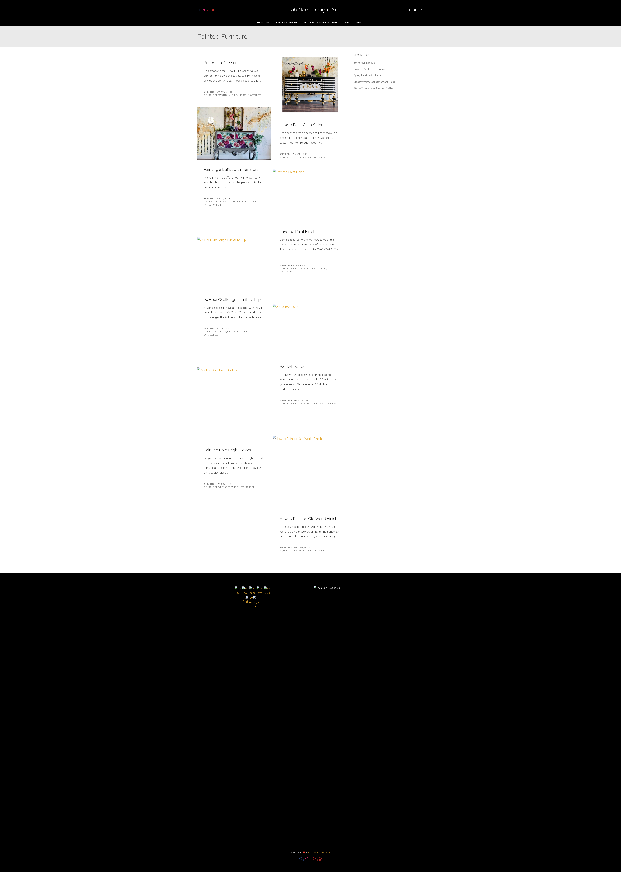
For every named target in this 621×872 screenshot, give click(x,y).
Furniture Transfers (217, 95)
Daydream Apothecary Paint (321, 22)
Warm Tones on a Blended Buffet (374, 88)
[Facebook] (199, 10)
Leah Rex (210, 92)
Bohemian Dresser (220, 62)
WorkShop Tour (293, 366)
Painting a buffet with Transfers (231, 169)
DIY (205, 95)
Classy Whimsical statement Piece (374, 81)
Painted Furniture (237, 95)
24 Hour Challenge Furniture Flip (232, 299)
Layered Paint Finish (298, 231)
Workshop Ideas (329, 404)
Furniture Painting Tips (294, 157)
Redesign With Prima (286, 22)
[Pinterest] (208, 10)
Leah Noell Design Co (310, 10)
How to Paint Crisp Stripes (302, 124)
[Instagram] (203, 10)
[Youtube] (212, 10)
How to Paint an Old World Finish (308, 518)
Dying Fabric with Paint (367, 75)
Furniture (263, 22)
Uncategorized (254, 95)
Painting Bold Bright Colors (227, 450)
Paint (309, 157)
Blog (347, 22)
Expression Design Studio (320, 852)
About (360, 22)
